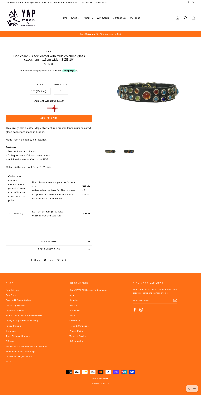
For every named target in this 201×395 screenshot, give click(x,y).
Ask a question (49, 249)
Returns (73, 305)
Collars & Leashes (15, 310)
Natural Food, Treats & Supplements (24, 315)
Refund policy (76, 341)
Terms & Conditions (79, 326)
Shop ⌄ (75, 18)
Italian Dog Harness (15, 305)
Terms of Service (77, 336)
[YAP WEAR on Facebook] (134, 309)
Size (40, 85)
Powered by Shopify (100, 383)
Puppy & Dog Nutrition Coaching (22, 321)
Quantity (61, 85)
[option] (100, 34)
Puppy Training (13, 326)
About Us (73, 295)
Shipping (73, 300)
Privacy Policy (76, 331)
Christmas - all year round (19, 356)
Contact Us (119, 18)
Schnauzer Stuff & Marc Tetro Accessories (26, 346)
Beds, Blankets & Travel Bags (20, 351)
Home (64, 18)
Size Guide (49, 241)
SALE (8, 361)
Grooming (11, 331)
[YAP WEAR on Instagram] (141, 309)
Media (72, 315)
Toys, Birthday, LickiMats (18, 336)
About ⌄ (88, 18)
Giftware (10, 341)
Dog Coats (11, 295)
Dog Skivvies (12, 290)
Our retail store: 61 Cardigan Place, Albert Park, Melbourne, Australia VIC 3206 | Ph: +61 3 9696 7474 (56, 2)
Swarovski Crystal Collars (18, 300)
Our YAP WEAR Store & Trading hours (88, 290)
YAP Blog (134, 18)
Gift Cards (103, 18)
